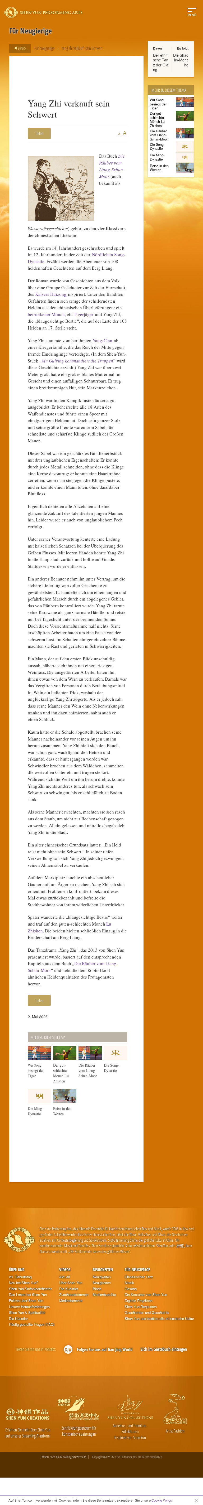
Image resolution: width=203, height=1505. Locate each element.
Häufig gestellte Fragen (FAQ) (31, 1324)
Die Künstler (18, 1318)
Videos (64, 1269)
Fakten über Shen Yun (26, 1300)
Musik (129, 1282)
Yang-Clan (102, 340)
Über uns (16, 1269)
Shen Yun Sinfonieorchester (30, 1288)
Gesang (131, 1288)
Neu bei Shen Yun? (23, 1282)
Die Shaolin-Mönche (180, 59)
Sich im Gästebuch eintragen (164, 1349)
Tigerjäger (83, 314)
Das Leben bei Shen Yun (28, 1294)
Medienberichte (70, 1300)
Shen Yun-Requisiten (141, 1306)
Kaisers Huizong (50, 294)
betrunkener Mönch (46, 314)
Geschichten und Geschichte (147, 1312)
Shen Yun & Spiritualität (27, 1312)
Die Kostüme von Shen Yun (146, 1294)
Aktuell (64, 1277)
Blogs (97, 1288)
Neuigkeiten (103, 1269)
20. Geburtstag (20, 1277)
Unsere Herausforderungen (29, 1306)
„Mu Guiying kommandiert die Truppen (76, 361)
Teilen (39, 133)
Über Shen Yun (70, 1282)
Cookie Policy (161, 1500)
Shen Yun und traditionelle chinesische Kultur (159, 1318)
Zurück (21, 48)
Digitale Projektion (139, 1300)
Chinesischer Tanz (139, 1277)
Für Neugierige (44, 48)
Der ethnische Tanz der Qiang (160, 62)
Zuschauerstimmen (74, 1294)
